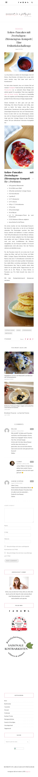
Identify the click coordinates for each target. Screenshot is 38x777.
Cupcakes (7, 707)
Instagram (12, 87)
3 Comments (7, 339)
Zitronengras (27, 330)
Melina (14, 429)
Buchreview (7, 704)
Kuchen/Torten (8, 716)
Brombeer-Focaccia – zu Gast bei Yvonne (16, 413)
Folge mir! (27, 771)
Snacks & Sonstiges (9, 722)
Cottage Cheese (9, 330)
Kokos (18, 330)
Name (6, 525)
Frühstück (19, 28)
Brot (5, 700)
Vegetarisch (7, 728)
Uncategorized (8, 725)
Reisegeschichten (9, 719)
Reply (31, 429)
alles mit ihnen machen (11, 94)
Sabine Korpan (17, 481)
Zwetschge (8, 333)
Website (6, 539)
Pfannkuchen (8, 90)
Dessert (6, 710)
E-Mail (6, 532)
